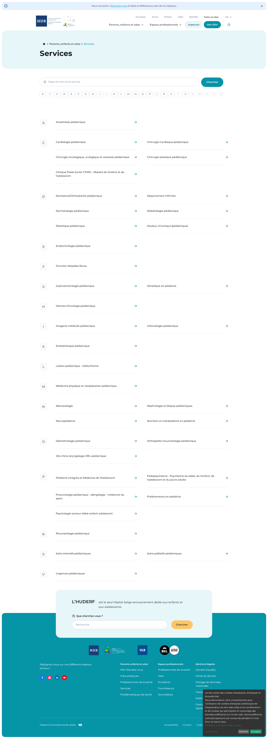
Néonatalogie (64, 406)
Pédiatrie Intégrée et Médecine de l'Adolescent (85, 478)
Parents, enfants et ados (64, 44)
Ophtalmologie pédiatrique (73, 441)
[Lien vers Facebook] (42, 677)
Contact (187, 724)
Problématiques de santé (136, 694)
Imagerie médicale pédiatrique (75, 326)
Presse (168, 17)
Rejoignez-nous (118, 5)
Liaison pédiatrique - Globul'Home (77, 366)
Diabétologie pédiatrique (163, 211)
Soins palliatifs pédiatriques (164, 553)
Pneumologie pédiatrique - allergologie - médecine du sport (90, 497)
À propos (141, 17)
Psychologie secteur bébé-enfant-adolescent (84, 513)
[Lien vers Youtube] (64, 677)
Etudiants (164, 682)
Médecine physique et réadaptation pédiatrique (86, 386)
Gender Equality (206, 669)
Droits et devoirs (206, 676)
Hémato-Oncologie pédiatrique (75, 306)
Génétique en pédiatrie (161, 286)
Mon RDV (212, 24)
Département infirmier (161, 196)
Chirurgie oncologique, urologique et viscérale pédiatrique (92, 157)
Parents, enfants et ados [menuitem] (124, 25)
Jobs (180, 17)
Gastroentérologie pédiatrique (75, 286)
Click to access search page (229, 25)
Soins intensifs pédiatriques (73, 553)
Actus (155, 17)
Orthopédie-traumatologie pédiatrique (171, 441)
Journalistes (165, 694)
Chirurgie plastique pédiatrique (167, 157)
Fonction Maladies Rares (71, 266)
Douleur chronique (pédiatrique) (167, 226)
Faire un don (211, 17)
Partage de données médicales (208, 684)
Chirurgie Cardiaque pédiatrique (167, 142)
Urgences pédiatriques (70, 573)
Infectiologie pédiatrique (162, 326)
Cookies (201, 724)
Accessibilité (171, 724)
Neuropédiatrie (65, 421)
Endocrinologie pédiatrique (73, 246)
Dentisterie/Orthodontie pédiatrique (79, 196)
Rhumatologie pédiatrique (72, 533)
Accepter (256, 731)
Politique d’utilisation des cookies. (223, 725)
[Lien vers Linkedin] (57, 677)
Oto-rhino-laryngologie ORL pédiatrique (81, 456)
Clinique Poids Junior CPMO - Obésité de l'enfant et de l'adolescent (90, 174)
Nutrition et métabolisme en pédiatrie (171, 421)
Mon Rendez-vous (131, 669)
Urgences (193, 24)
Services (125, 688)
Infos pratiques (129, 676)
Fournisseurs (166, 688)
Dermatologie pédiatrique (72, 211)
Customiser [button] (211, 731)
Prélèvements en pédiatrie (164, 496)
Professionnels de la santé (136, 682)
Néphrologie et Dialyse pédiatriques (169, 406)
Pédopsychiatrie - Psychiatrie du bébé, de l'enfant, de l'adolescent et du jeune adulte (180, 478)
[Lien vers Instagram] (49, 677)
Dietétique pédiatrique (70, 226)
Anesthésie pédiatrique (70, 122)
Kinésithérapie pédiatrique (73, 346)
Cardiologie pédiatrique (71, 142)
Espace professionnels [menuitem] (164, 25)
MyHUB (193, 17)
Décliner (243, 731)
